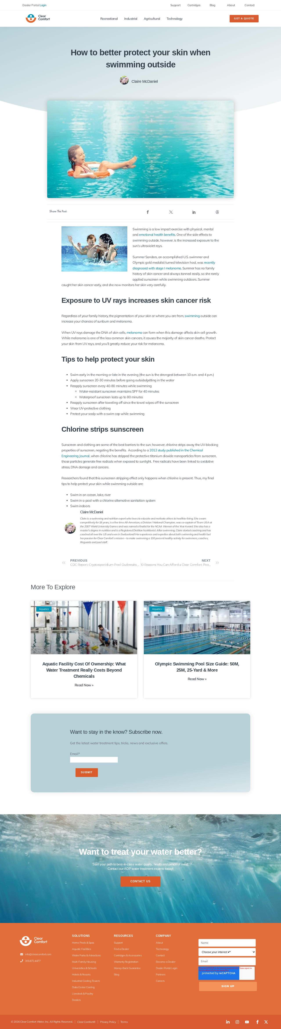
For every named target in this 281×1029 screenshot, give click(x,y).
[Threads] (217, 212)
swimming (192, 316)
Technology (175, 19)
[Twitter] (171, 212)
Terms (124, 1022)
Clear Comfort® (86, 1022)
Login (43, 5)
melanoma (134, 332)
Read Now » (84, 685)
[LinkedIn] (194, 212)
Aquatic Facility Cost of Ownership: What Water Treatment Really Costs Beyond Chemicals (84, 670)
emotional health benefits (157, 234)
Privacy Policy (108, 1022)
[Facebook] (148, 212)
